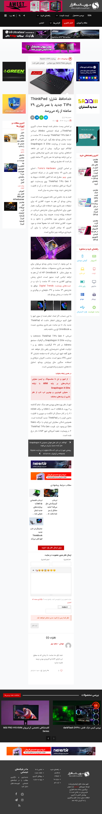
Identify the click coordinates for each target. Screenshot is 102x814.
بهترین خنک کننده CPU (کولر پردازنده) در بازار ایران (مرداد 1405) (94, 202)
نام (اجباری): (67, 560)
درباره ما (56, 779)
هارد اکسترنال (82, 312)
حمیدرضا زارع (66, 117)
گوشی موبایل (82, 260)
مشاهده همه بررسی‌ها (12, 695)
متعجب (45, 570)
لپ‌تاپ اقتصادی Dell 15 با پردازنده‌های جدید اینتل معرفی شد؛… (36, 507)
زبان (48, 570)
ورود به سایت (37, 779)
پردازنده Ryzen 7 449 (48, 59)
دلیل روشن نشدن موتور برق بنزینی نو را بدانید (20, 139)
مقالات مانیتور (22, 151)
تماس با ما (38, 769)
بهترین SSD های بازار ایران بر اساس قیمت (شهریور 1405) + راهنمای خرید (94, 172)
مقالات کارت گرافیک (21, 187)
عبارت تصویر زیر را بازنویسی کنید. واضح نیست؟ (51, 601)
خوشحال (42, 570)
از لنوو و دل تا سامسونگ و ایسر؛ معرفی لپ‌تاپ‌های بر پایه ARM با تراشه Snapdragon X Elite (51, 384)
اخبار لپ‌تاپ (36, 72)
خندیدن (39, 570)
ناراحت (51, 570)
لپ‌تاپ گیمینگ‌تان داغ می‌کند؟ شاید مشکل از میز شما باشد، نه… (51, 507)
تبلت (94, 273)
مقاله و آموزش (22, 129)
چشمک (54, 570)
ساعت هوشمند (93, 312)
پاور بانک (82, 286)
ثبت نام (56, 782)
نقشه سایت (38, 773)
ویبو (64, 177)
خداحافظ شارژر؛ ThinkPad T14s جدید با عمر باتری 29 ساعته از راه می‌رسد (51, 105)
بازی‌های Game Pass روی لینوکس (59, 63)
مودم (82, 299)
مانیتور (93, 286)
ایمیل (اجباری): (45, 560)
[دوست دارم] (61, 670)
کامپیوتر (94, 260)
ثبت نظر (34, 625)
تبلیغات (56, 776)
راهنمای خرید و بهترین (55, 771)
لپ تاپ (82, 273)
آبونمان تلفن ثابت (38, 63)
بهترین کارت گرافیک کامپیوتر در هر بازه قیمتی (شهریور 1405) (94, 230)
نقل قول (33, 570)
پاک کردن (36, 570)
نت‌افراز (76, 786)
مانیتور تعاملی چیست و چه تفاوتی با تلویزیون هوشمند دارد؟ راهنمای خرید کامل (20, 169)
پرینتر (94, 299)
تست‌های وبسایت (55, 286)
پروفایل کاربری (37, 776)
